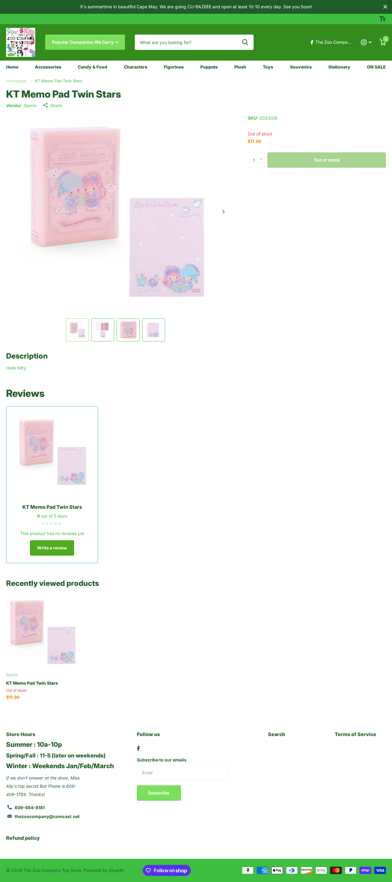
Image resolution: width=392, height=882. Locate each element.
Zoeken (245, 42)
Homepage (16, 80)
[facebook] (138, 748)
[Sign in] (366, 42)
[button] (223, 211)
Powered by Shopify (104, 870)
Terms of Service (355, 734)
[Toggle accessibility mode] (382, 19)
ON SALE (376, 66)
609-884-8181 (30, 807)
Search (276, 734)
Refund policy (23, 838)
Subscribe (159, 792)
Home (12, 66)
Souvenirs (301, 66)
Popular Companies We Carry (83, 42)
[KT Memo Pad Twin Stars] (42, 632)
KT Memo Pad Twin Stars (32, 683)
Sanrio (30, 105)
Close (385, 7)
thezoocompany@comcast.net (47, 816)
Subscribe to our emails (162, 759)
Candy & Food (92, 66)
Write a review (52, 547)
